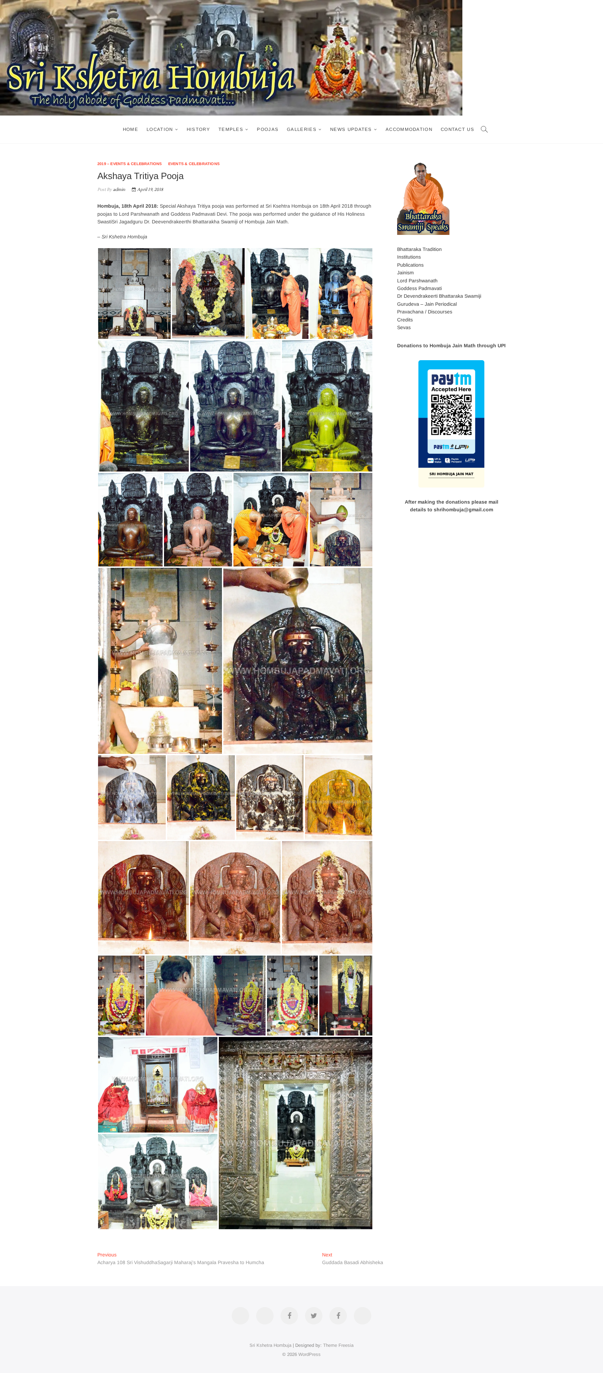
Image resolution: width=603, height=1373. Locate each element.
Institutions (409, 257)
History (198, 129)
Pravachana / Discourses (424, 311)
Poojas (267, 129)
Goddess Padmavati (419, 288)
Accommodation (409, 129)
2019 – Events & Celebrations (129, 164)
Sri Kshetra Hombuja (270, 1345)
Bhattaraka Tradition (419, 249)
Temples (230, 129)
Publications (410, 265)
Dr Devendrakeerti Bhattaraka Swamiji (439, 296)
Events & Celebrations (193, 164)
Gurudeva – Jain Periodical (427, 304)
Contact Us (457, 129)
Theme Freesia (338, 1345)
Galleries (302, 129)
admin (118, 189)
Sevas (404, 327)
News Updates (351, 129)
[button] (134, 293)
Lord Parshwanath (417, 280)
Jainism (405, 272)
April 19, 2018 (149, 189)
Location (160, 129)
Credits (405, 319)
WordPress (309, 1354)
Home (130, 129)
